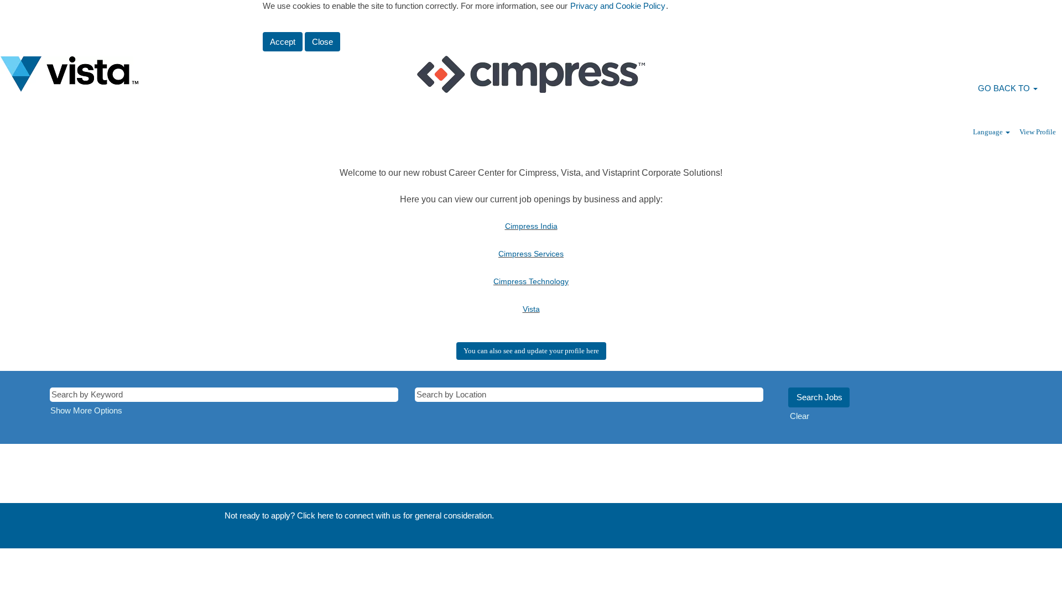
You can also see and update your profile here (531, 351)
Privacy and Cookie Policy (617, 6)
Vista (531, 309)
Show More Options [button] (86, 410)
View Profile (1037, 132)
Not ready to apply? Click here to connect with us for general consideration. (359, 515)
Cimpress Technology (531, 281)
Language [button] (988, 132)
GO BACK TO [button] (1005, 88)
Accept (282, 41)
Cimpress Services (531, 253)
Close (322, 41)
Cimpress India (531, 226)
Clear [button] (799, 416)
